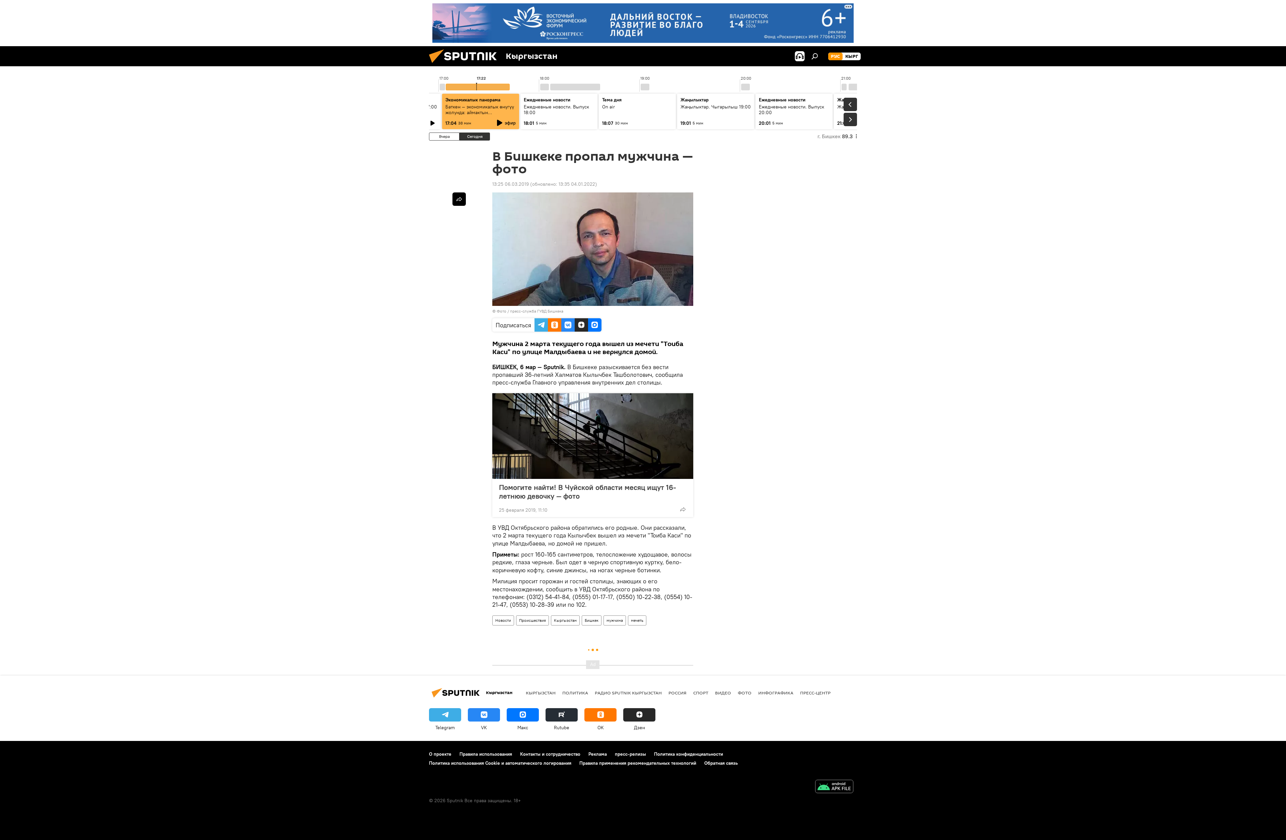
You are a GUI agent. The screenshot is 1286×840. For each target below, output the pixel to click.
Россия (677, 693)
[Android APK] (834, 787)
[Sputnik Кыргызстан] (465, 65)
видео (723, 693)
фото (745, 693)
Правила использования (485, 754)
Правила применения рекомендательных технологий (637, 763)
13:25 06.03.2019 (510, 184)
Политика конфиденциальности (688, 754)
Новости (503, 620)
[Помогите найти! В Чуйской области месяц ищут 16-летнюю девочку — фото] (592, 436)
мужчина (614, 620)
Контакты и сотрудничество (550, 754)
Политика (575, 693)
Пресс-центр (815, 693)
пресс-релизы (630, 754)
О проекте (440, 754)
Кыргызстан (565, 620)
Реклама (597, 754)
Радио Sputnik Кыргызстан (628, 693)
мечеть (637, 620)
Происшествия (532, 620)
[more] (683, 509)
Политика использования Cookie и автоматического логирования (500, 763)
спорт (700, 693)
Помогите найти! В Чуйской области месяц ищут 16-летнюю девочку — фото (587, 491)
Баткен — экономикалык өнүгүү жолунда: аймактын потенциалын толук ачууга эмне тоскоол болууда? (480, 115)
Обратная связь (721, 763)
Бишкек (591, 620)
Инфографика (775, 693)
